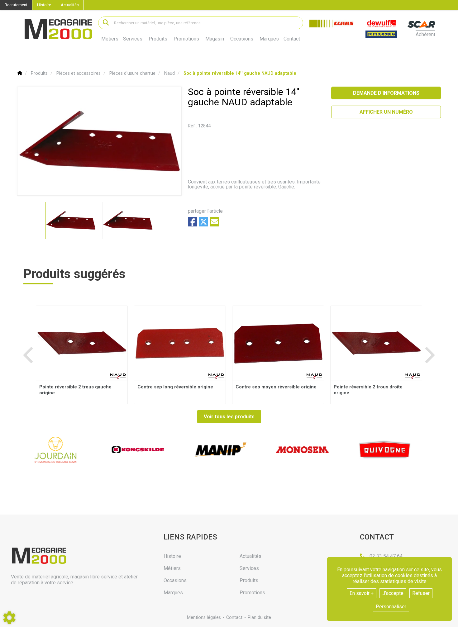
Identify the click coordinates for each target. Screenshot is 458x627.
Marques (269, 38)
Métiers (109, 39)
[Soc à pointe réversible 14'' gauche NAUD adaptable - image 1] (70, 220)
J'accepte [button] (392, 593)
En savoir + (362, 593)
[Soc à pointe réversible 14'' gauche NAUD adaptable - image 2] (128, 220)
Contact (292, 38)
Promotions (186, 38)
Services (132, 39)
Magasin (214, 38)
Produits (158, 39)
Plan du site (259, 617)
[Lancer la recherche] (105, 23)
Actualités (70, 4)
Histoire (44, 4)
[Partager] (214, 221)
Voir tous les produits (229, 417)
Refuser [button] (421, 593)
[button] (240, 73)
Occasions (241, 38)
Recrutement (16, 4)
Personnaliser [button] (391, 607)
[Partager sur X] (203, 221)
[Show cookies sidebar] (9, 617)
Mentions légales (204, 617)
